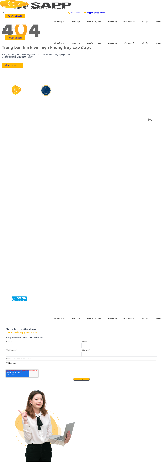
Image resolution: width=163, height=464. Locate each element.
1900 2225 (75, 13)
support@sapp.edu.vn (96, 13)
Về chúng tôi (59, 21)
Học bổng (112, 21)
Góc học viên (129, 21)
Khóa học (76, 21)
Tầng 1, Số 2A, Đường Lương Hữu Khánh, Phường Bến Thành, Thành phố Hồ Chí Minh (30, 183)
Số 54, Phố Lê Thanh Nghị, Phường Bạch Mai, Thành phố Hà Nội (29, 168)
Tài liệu (145, 21)
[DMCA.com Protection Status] (19, 301)
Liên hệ (158, 21)
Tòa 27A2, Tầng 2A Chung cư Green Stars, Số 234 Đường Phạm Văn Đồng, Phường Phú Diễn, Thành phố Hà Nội (30, 175)
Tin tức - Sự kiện (94, 21)
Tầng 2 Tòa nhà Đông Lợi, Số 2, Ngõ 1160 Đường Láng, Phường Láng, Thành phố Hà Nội (31, 191)
